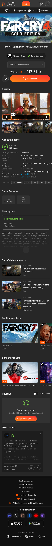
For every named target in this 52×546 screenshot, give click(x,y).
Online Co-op (36, 171)
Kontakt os (26, 491)
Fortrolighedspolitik (26, 484)
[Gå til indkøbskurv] (41, 3)
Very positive (26, 174)
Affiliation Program (26, 488)
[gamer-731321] (6, 435)
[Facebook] (29, 515)
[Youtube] (36, 515)
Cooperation (25, 171)
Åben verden (17, 182)
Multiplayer (45, 171)
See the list (25, 153)
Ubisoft (23, 166)
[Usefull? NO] (38, 467)
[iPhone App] (16, 523)
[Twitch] (42, 515)
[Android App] (35, 523)
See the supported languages (32, 155)
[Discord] (9, 515)
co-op (42, 182)
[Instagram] (22, 515)
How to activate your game (31, 158)
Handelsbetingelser (26, 481)
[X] (16, 515)
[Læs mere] (22, 450)
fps (35, 182)
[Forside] (8, 4)
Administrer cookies (26, 532)
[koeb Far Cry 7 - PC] (20, 333)
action (27, 182)
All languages (45, 394)
